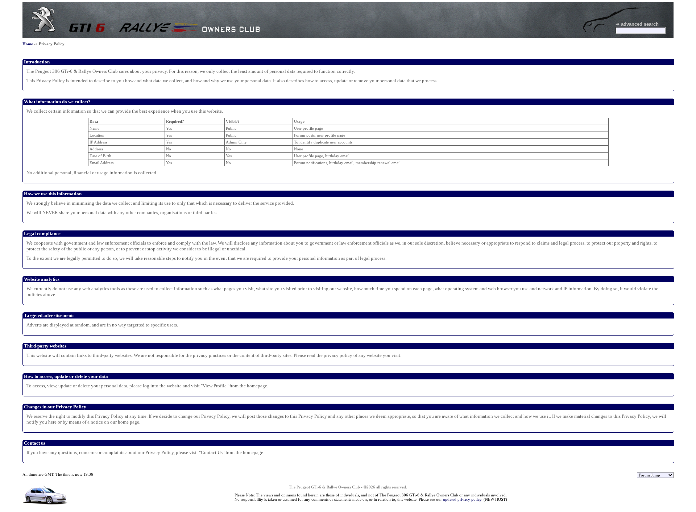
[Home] (43, 30)
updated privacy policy (462, 499)
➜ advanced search (637, 24)
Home (27, 44)
